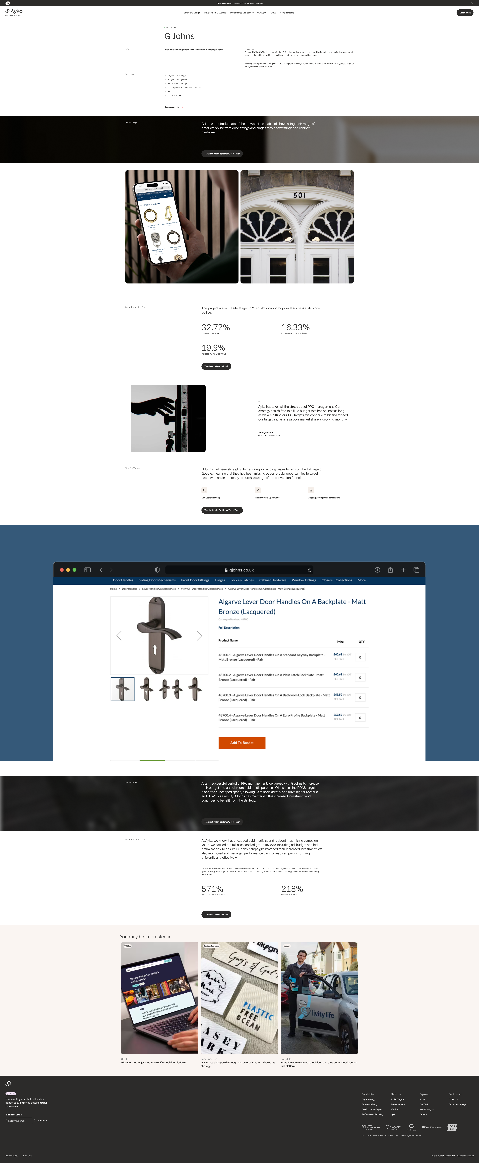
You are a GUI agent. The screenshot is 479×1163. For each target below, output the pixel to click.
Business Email (14, 1114)
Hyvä (393, 1114)
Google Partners (398, 1104)
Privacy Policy (11, 1156)
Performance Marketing (372, 1114)
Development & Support (372, 1109)
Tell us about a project (458, 1104)
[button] (193, 13)
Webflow (394, 1109)
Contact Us (453, 1099)
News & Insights (287, 12)
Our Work (261, 12)
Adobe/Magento (398, 1099)
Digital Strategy (368, 1099)
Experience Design (370, 1104)
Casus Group (27, 1156)
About (272, 12)
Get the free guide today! (253, 3)
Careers (423, 1114)
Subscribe (42, 1121)
